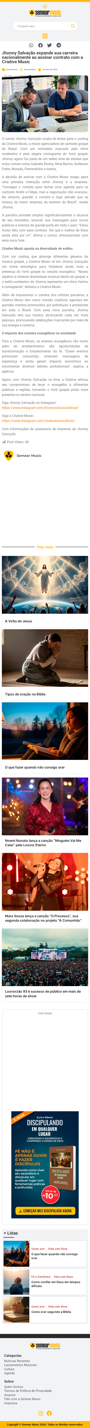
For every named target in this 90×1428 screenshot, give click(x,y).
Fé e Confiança (41, 1277)
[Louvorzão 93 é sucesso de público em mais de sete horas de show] (45, 957)
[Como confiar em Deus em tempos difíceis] (16, 1282)
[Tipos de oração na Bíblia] (45, 658)
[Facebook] (49, 1413)
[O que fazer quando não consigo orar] (45, 731)
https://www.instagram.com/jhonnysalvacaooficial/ (40, 408)
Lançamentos (12, 69)
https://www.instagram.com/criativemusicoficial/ (38, 421)
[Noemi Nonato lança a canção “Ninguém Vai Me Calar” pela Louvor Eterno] (45, 806)
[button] (31, 45)
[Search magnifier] (73, 26)
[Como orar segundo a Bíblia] (16, 1310)
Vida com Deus (58, 1249)
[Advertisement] (45, 502)
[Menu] (45, 36)
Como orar (38, 1249)
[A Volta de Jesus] (45, 585)
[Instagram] (45, 7)
